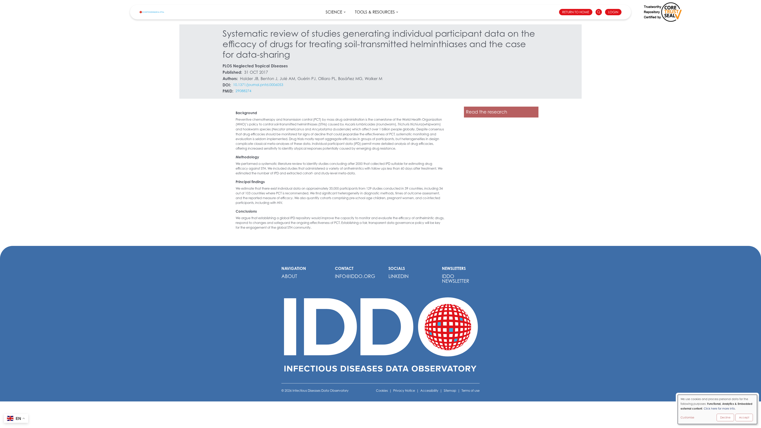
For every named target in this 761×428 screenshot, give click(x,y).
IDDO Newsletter (455, 278)
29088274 (243, 91)
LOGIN (613, 12)
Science (334, 12)
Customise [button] (687, 417)
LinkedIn (398, 276)
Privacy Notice (404, 391)
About (289, 276)
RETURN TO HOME (575, 12)
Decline (725, 417)
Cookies (382, 391)
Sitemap (450, 391)
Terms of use (471, 391)
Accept (744, 417)
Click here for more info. (720, 408)
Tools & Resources (375, 12)
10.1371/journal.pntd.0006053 (258, 85)
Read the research (486, 112)
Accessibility (429, 391)
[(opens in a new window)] (663, 12)
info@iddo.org (355, 276)
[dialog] (717, 409)
